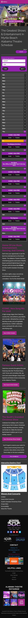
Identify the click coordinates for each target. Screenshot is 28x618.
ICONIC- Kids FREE (14, 135)
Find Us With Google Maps (14, 556)
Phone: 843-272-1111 (14, 17)
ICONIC (3, 497)
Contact (14, 577)
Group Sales (4, 504)
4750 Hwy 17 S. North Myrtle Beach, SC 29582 (14, 550)
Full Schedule (14, 456)
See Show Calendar (14, 21)
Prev (5, 68)
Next (22, 68)
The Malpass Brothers (14, 144)
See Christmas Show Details (12, 439)
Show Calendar (14, 575)
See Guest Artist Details (11, 385)
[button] (13, 60)
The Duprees (14, 218)
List (22, 51)
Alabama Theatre (14, 8)
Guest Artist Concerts (7, 499)
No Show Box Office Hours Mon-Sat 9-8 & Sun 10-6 (14, 164)
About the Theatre (6, 508)
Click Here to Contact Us (14, 554)
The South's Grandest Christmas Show (14, 571)
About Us (14, 579)
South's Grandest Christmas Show (11, 501)
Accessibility (5, 506)
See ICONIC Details (9, 333)
